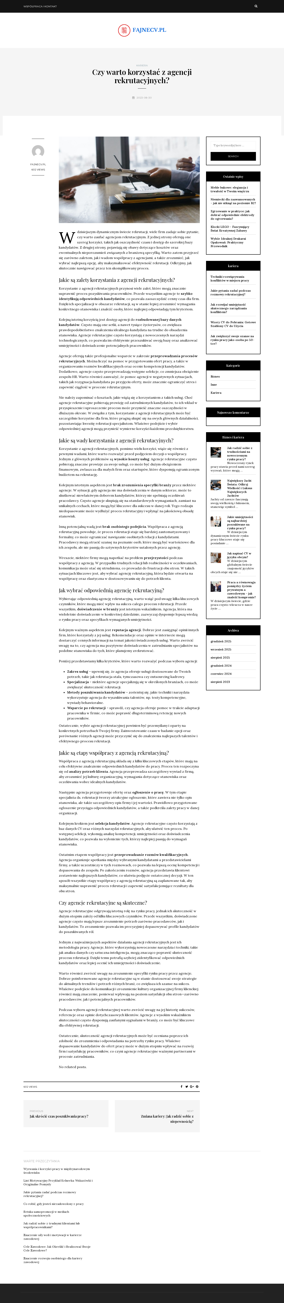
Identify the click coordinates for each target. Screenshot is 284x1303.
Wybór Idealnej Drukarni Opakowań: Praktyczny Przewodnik (228, 242)
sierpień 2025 (220, 657)
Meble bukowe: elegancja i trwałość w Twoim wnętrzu (230, 189)
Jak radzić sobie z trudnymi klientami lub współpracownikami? (51, 1225)
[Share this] (181, 1087)
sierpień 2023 (220, 682)
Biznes (215, 376)
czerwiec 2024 (221, 674)
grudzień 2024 (221, 666)
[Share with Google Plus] (192, 1087)
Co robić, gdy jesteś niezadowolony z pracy (53, 1204)
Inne (214, 384)
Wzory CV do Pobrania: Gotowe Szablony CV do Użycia (233, 324)
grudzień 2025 (221, 641)
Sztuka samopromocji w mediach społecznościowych (46, 1213)
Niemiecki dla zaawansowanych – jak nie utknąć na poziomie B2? (233, 201)
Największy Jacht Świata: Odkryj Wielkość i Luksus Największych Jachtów (239, 488)
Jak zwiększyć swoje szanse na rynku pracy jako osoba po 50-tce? (232, 339)
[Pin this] (197, 1087)
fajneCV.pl (38, 164)
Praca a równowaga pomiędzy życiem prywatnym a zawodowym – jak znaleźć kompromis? (241, 589)
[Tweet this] (186, 1087)
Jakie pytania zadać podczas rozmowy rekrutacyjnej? (231, 292)
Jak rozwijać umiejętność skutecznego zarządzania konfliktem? (229, 308)
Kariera (142, 65)
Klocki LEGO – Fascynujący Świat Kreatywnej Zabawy (230, 228)
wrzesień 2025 (221, 649)
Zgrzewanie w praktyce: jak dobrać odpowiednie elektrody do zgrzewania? (232, 215)
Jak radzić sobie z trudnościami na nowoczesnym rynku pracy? (239, 453)
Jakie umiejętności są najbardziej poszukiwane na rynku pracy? (240, 522)
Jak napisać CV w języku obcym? (239, 555)
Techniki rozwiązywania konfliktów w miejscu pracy (230, 278)
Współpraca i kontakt (40, 6)
